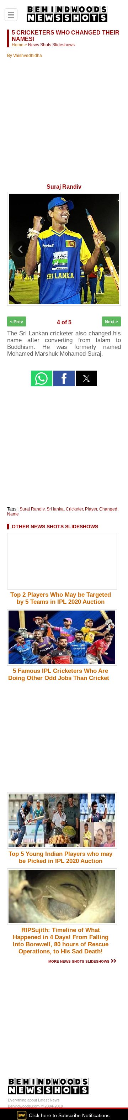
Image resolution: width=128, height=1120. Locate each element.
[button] (41, 378)
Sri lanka (55, 509)
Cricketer (74, 509)
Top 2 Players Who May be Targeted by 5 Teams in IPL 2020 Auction (60, 598)
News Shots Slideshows (51, 44)
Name (13, 514)
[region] (64, 112)
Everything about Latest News (34, 1100)
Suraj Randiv (32, 509)
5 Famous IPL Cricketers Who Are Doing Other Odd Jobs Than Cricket (60, 674)
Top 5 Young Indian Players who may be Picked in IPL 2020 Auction (60, 857)
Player (91, 509)
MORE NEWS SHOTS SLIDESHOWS (79, 961)
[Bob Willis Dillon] (110, 330)
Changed (108, 509)
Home (17, 44)
